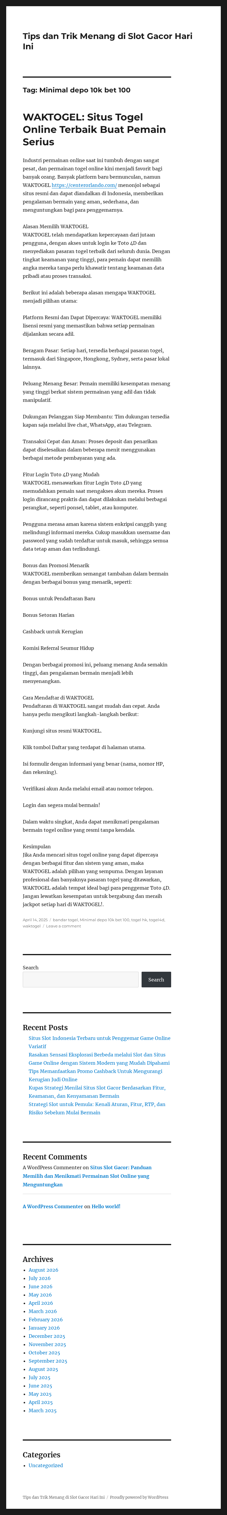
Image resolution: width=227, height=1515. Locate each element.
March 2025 (43, 1410)
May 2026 (40, 1295)
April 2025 (41, 1402)
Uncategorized (46, 1465)
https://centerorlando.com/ (84, 185)
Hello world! (106, 1206)
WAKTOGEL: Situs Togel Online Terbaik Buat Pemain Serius (94, 129)
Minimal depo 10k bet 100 (104, 919)
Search (31, 968)
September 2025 (48, 1361)
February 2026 (46, 1319)
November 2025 (47, 1344)
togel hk (139, 919)
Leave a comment (63, 926)
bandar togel (65, 919)
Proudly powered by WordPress (139, 1497)
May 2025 (40, 1394)
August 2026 (44, 1270)
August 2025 (43, 1369)
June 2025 (40, 1386)
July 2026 (40, 1278)
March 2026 (43, 1311)
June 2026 (41, 1286)
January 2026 (44, 1328)
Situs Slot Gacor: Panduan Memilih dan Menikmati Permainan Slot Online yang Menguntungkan (87, 1176)
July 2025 (40, 1377)
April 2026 (41, 1303)
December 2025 (47, 1336)
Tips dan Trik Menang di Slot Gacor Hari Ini (64, 1497)
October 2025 (44, 1353)
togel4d (156, 919)
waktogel (32, 926)
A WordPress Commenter (53, 1206)
